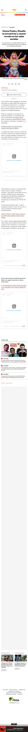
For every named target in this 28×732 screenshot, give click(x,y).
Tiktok (6, 676)
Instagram (12, 676)
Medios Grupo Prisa (14, 703)
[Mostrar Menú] (2, 10)
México (3, 15)
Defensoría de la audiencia (14, 691)
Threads (21, 676)
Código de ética (22, 689)
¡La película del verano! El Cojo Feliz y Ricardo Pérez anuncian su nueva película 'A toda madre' (13, 361)
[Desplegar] (14, 724)
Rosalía (16, 101)
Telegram (19, 84)
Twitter (12, 84)
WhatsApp (15, 84)
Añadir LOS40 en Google (15, 94)
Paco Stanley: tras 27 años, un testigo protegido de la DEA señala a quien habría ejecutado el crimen (13, 369)
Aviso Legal (5, 689)
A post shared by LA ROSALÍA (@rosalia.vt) (14, 265)
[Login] (26, 10)
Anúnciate (20, 694)
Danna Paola (17, 221)
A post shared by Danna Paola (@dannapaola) (14, 176)
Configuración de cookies (11, 694)
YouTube (9, 676)
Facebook (9, 84)
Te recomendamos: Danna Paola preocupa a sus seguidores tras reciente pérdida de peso (13, 287)
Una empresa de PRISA (14, 699)
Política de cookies (13, 689)
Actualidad (12, 27)
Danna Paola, (19, 117)
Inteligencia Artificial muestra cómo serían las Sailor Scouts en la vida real (7, 665)
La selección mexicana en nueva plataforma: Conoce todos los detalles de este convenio (13, 376)
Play (26, 729)
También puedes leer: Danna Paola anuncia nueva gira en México (11, 127)
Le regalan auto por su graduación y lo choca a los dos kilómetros (20, 664)
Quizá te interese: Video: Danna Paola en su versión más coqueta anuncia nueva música (13, 215)
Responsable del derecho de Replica (14, 692)
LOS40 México (14, 10)
